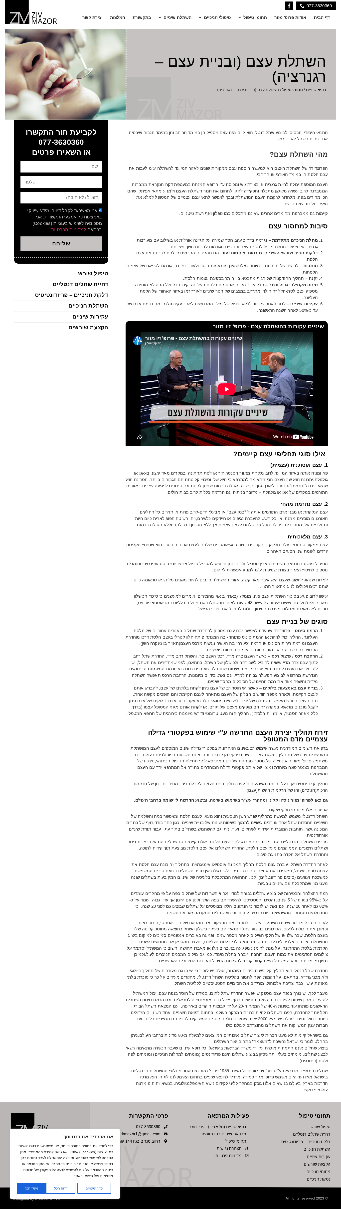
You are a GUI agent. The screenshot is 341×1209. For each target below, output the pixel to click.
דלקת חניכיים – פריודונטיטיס (71, 295)
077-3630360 (61, 142)
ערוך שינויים (94, 1188)
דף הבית (322, 17)
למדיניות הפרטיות (68, 229)
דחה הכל (60, 1188)
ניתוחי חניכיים (318, 1172)
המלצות (117, 17)
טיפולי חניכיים (217, 17)
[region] (65, 1164)
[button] (316, 5)
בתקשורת (142, 17)
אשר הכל (31, 1188)
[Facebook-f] (289, 5)
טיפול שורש (93, 273)
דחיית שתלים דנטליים (80, 284)
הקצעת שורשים (88, 327)
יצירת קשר (92, 17)
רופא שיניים (316, 90)
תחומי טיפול (255, 17)
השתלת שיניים (177, 17)
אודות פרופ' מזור (290, 17)
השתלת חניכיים (88, 306)
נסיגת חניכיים (318, 1179)
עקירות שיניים (90, 317)
